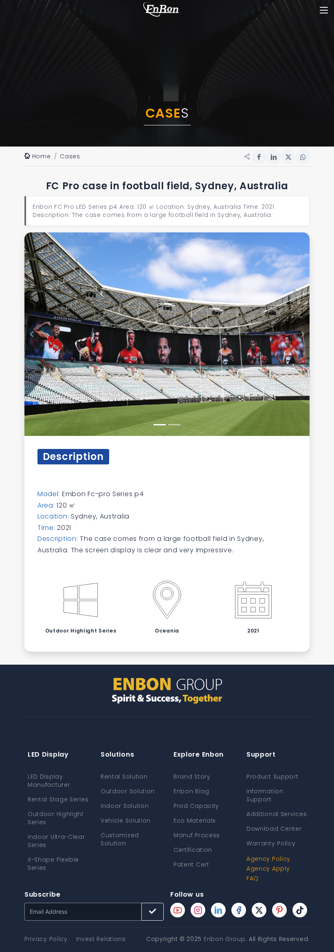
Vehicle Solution (126, 820)
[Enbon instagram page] (198, 910)
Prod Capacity (196, 806)
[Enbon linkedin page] (218, 910)
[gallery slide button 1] (160, 424)
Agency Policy (268, 859)
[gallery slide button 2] (174, 424)
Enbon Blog (191, 791)
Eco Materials (195, 820)
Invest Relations (101, 939)
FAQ (252, 878)
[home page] (160, 10)
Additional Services (276, 814)
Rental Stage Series (58, 799)
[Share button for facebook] (259, 156)
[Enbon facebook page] (238, 910)
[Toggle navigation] (323, 10)
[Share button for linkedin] (273, 156)
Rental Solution (124, 777)
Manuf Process (197, 835)
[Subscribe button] (152, 912)
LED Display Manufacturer (49, 781)
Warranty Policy (271, 843)
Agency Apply (268, 868)
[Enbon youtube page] (177, 910)
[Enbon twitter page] (259, 910)
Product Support (272, 777)
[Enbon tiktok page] (299, 910)
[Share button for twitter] (288, 156)
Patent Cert (191, 864)
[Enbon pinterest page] (279, 910)
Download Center (274, 829)
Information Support (264, 795)
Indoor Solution (125, 806)
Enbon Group (225, 939)
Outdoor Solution (128, 791)
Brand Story (192, 777)
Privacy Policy (46, 939)
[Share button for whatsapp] (303, 156)
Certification (193, 850)
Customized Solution (120, 839)
